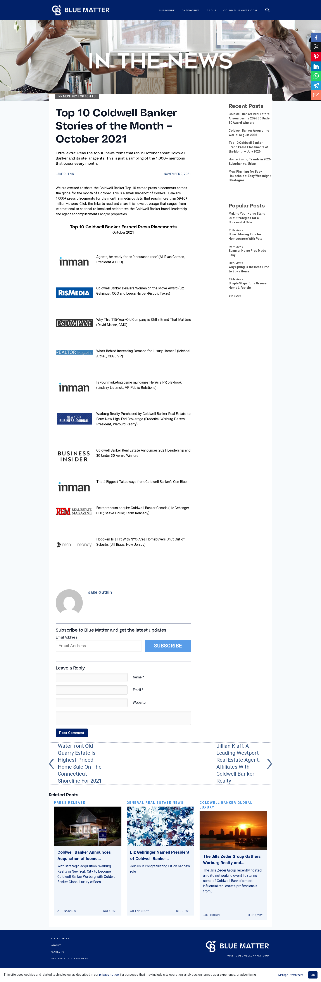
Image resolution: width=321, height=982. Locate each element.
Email (138, 690)
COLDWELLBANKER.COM (253, 955)
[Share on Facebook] (316, 37)
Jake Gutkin (65, 174)
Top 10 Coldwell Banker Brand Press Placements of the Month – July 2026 (248, 147)
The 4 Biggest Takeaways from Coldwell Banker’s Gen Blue (141, 482)
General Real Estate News (155, 803)
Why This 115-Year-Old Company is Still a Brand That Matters (143, 320)
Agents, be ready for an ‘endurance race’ (127, 257)
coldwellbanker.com (240, 10)
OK (313, 975)
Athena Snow (66, 910)
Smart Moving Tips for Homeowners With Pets (245, 236)
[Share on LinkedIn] (316, 66)
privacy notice (109, 974)
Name (138, 677)
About (212, 10)
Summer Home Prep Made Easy (247, 253)
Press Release (69, 803)
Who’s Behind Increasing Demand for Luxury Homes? (136, 351)
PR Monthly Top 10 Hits (77, 96)
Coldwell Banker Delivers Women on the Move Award (137, 288)
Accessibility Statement (70, 958)
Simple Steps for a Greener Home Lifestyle (248, 285)
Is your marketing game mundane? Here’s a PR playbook (139, 382)
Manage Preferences (290, 975)
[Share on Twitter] (316, 47)
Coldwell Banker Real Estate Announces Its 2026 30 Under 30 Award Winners (250, 118)
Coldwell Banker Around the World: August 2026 (249, 133)
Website (139, 702)
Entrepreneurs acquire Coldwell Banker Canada (131, 508)
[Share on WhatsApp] (316, 76)
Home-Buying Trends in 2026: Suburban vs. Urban (250, 161)
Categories (191, 10)
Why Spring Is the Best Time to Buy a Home (249, 269)
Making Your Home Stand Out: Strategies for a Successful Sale (247, 218)
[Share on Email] (316, 95)
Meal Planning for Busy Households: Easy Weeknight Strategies (250, 176)
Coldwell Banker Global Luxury (226, 805)
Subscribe (167, 10)
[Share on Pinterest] (316, 56)
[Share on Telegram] (316, 85)
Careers (57, 951)
